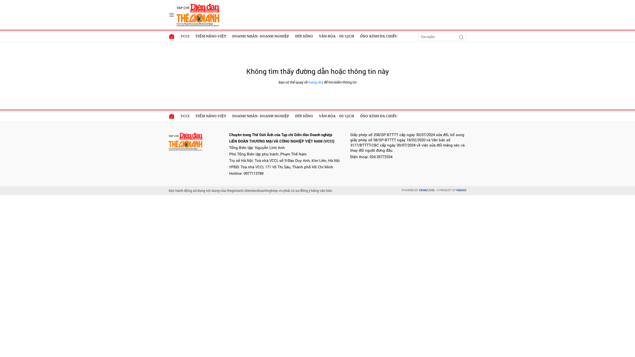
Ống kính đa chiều (378, 36)
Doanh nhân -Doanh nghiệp (260, 36)
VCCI (185, 36)
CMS (427, 190)
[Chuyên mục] (172, 15)
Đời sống (304, 36)
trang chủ (315, 82)
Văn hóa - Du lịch (336, 36)
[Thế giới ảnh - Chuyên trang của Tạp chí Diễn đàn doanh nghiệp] (198, 14)
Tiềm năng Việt (210, 36)
